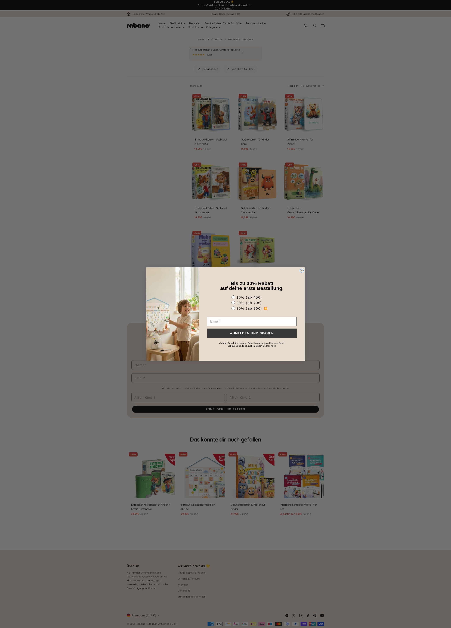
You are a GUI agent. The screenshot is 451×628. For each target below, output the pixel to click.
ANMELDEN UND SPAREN (252, 333)
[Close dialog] (301, 270)
